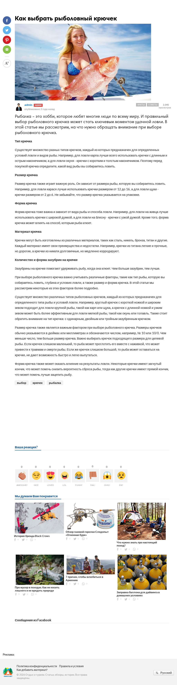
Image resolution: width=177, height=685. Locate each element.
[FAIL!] (92, 475)
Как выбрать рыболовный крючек (66, 18)
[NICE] (35, 475)
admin (28, 104)
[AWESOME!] (21, 475)
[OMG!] (106, 475)
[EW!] (120, 475)
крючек (38, 382)
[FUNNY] (78, 475)
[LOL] (64, 475)
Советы (152, 104)
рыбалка (55, 382)
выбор (21, 382)
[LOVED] (50, 475)
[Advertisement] (92, 411)
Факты (141, 104)
